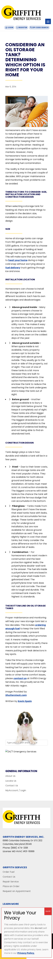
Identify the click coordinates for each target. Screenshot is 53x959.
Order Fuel (8, 872)
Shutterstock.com (16, 695)
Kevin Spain (25, 701)
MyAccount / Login (15, 790)
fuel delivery (12, 267)
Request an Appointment (17, 891)
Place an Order (11, 886)
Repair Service (11, 881)
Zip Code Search (40, 27)
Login (10, 27)
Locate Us (10, 780)
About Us (10, 776)
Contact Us (11, 785)
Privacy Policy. (26, 953)
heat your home (17, 260)
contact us (20, 678)
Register (23, 27)
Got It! (48, 911)
